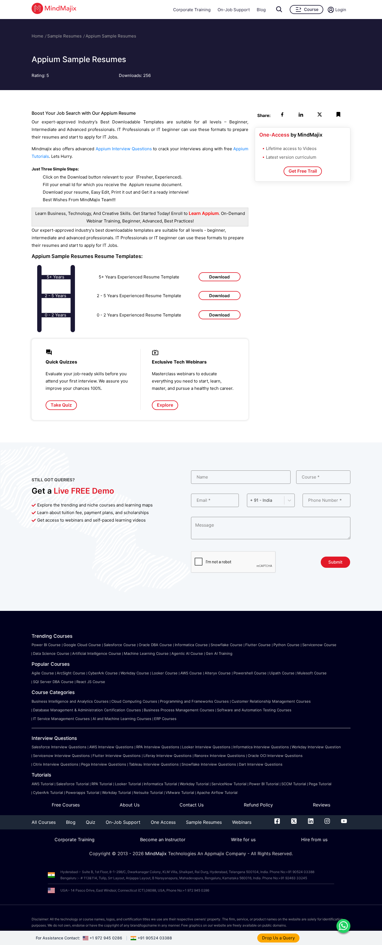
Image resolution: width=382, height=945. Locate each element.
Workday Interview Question (316, 747)
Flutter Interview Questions (117, 755)
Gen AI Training (219, 653)
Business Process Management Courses (179, 710)
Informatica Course (191, 644)
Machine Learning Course (146, 653)
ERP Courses (165, 718)
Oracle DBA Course (155, 644)
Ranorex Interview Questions (219, 755)
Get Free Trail (303, 171)
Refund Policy (258, 805)
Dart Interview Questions (260, 764)
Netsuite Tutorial (148, 792)
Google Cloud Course (82, 644)
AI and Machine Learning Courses (122, 718)
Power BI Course (46, 644)
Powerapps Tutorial (82, 792)
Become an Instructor (162, 839)
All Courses (44, 822)
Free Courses (66, 805)
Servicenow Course (319, 644)
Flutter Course (258, 644)
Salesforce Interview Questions (59, 747)
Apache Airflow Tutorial (217, 792)
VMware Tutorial (180, 792)
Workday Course (135, 673)
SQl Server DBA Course (53, 681)
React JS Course (90, 681)
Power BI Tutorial (264, 784)
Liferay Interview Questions (167, 755)
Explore (165, 405)
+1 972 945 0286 (105, 937)
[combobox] (250, 500)
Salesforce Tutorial (72, 784)
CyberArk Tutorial (48, 792)
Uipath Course (281, 673)
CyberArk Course (103, 673)
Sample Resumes (64, 36)
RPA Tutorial (101, 784)
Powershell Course (250, 673)
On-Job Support (234, 9)
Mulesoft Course (312, 673)
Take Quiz (61, 405)
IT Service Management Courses (61, 718)
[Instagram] (327, 822)
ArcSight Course (71, 673)
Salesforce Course (120, 644)
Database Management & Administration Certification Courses (87, 710)
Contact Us (192, 805)
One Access (163, 822)
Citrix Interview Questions (55, 764)
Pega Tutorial (320, 784)
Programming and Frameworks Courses (194, 701)
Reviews (321, 805)
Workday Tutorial (194, 784)
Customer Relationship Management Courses (271, 701)
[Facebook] (277, 822)
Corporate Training (192, 9)
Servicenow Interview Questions (61, 755)
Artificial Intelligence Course (96, 653)
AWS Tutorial (42, 784)
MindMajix (156, 853)
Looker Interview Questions (206, 747)
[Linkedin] (311, 822)
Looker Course (165, 673)
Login (340, 9)
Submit (335, 562)
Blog (261, 9)
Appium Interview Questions (124, 148)
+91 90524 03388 (155, 937)
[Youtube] (344, 822)
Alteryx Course (218, 673)
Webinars (241, 822)
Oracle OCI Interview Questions (275, 755)
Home (37, 36)
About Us (130, 805)
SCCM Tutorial (293, 784)
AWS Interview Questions (111, 747)
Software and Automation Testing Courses (254, 710)
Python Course (286, 644)
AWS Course (191, 673)
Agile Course (43, 673)
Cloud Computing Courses (134, 701)
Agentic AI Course (187, 653)
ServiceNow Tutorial (228, 784)
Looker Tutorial (128, 784)
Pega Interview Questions (103, 764)
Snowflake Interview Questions (208, 764)
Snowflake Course (226, 644)
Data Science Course (51, 653)
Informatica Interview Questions (261, 747)
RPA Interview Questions (157, 747)
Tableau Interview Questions (154, 764)
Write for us (243, 839)
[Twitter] (294, 822)
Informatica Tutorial (160, 784)
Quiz (90, 822)
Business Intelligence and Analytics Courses (70, 701)
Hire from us (314, 839)
